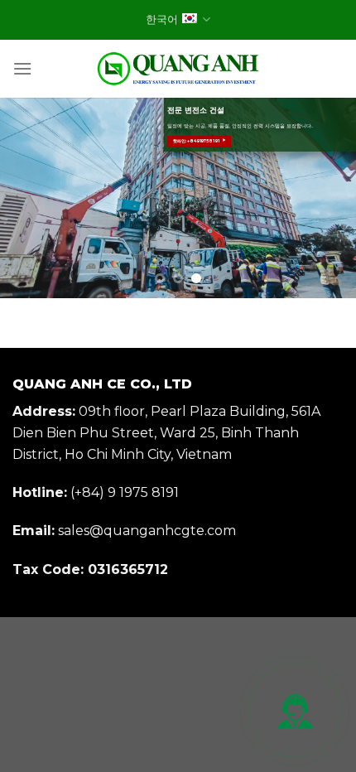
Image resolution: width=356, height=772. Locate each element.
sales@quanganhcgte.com (147, 530)
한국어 (162, 19)
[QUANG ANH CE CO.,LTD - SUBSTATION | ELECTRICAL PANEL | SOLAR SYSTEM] (178, 69)
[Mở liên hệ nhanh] (295, 711)
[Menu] (22, 68)
